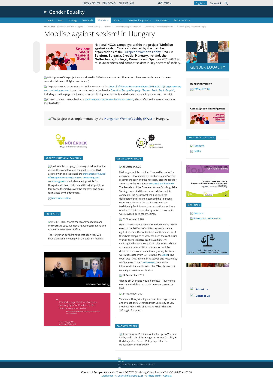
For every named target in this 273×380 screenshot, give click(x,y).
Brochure (199, 213)
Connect (214, 3)
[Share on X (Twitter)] (36, 51)
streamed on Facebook (161, 183)
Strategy (72, 20)
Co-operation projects (139, 20)
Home (50, 20)
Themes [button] (102, 20)
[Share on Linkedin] (36, 63)
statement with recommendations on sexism (109, 99)
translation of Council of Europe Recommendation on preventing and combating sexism (77, 177)
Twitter (197, 151)
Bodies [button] (117, 20)
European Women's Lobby (142, 52)
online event (148, 262)
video (165, 254)
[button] (136, 365)
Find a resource (181, 20)
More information (61, 198)
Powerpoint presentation (207, 218)
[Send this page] (36, 69)
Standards (87, 20)
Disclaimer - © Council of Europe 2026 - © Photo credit (132, 375)
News (61, 20)
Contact (167, 375)
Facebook (199, 145)
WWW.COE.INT (52, 3)
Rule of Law (126, 3)
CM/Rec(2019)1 (201, 89)
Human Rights (91, 3)
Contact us (203, 295)
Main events (162, 20)
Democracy (109, 3)
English (200, 3)
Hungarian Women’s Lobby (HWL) (128, 119)
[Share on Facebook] (36, 57)
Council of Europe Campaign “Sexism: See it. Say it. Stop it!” (142, 90)
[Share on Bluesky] (36, 45)
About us (202, 289)
